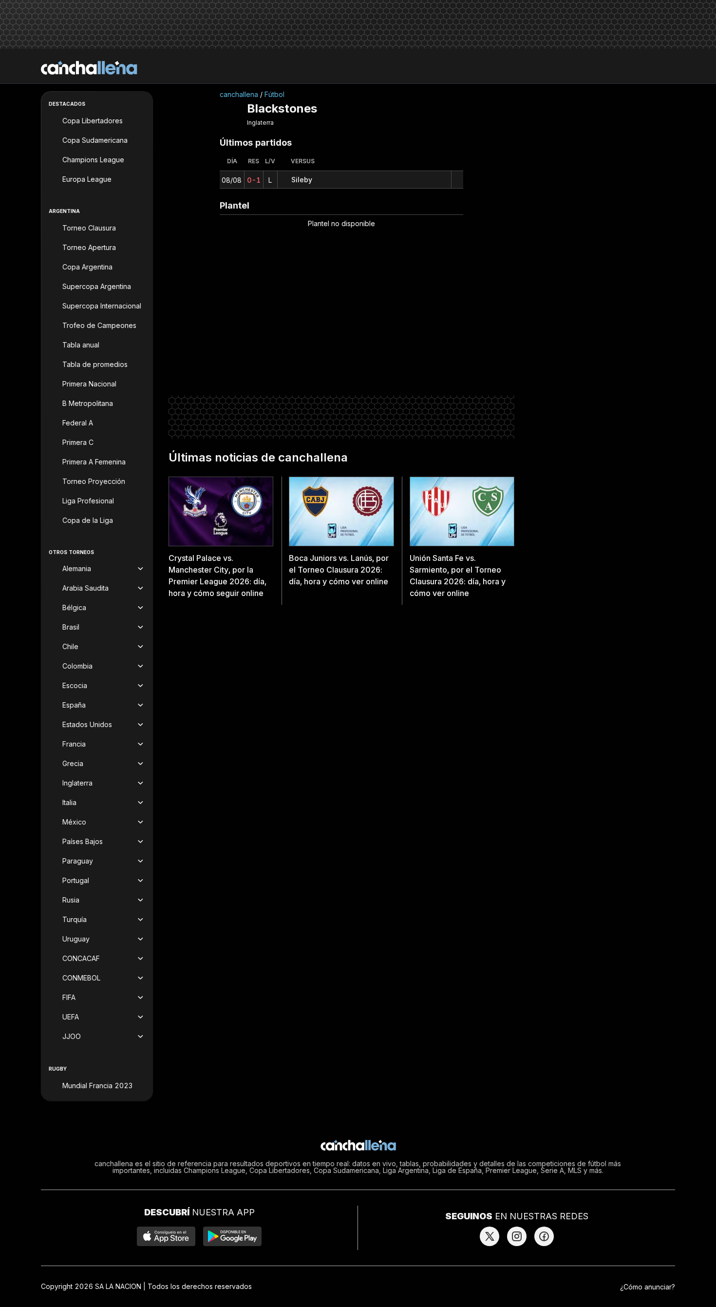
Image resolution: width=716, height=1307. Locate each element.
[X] (489, 1236)
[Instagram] (517, 1236)
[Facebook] (544, 1236)
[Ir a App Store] (166, 1236)
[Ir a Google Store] (232, 1236)
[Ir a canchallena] (89, 68)
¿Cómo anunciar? (647, 1287)
